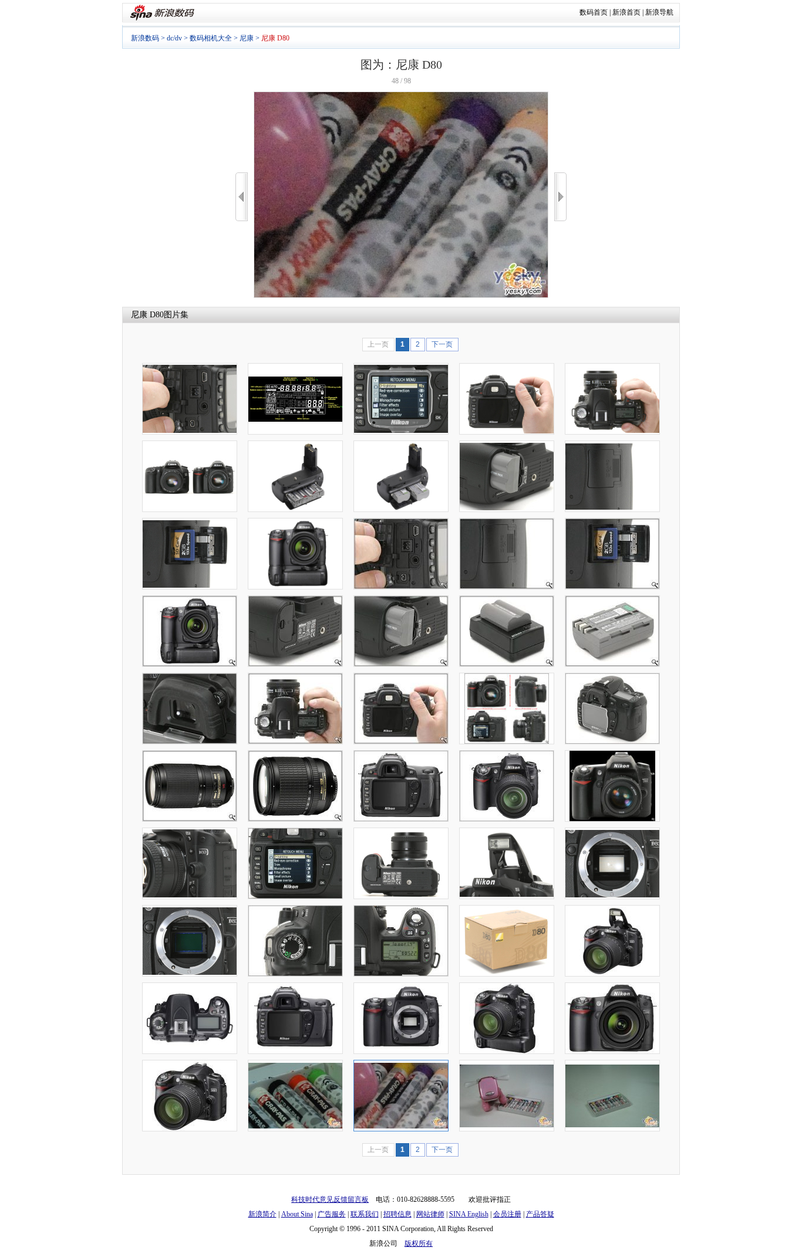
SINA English (468, 1214)
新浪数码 (145, 38)
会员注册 (507, 1214)
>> (560, 196)
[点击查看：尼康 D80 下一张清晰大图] (401, 296)
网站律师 (430, 1214)
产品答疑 (540, 1214)
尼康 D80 (147, 314)
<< (241, 196)
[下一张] (560, 196)
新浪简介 (262, 1214)
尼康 (247, 38)
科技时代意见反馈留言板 (330, 1199)
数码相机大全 (211, 38)
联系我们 (365, 1214)
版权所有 (419, 1243)
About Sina (297, 1214)
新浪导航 (659, 12)
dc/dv (174, 38)
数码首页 (593, 12)
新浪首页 (626, 12)
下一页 (442, 344)
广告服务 (332, 1214)
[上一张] (241, 196)
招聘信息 (397, 1214)
